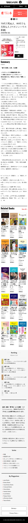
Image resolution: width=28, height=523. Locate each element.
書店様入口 (20, 12)
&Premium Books (7, 498)
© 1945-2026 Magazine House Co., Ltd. (14, 520)
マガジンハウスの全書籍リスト (11, 465)
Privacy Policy (13, 513)
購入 (19, 56)
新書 (4, 454)
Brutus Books (6, 482)
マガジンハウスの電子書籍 (10, 467)
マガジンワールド (14, 2)
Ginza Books (6, 489)
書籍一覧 (20, 14)
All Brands (7, 6)
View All (24, 209)
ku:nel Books (6, 493)
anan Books (6, 480)
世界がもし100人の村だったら (11, 463)
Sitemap (13, 508)
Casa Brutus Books (8, 484)
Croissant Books (7, 487)
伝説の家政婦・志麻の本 (9, 461)
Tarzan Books (6, 500)
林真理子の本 (6, 456)
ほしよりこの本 (12, 458)
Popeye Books (7, 496)
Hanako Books (7, 491)
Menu (21, 6)
